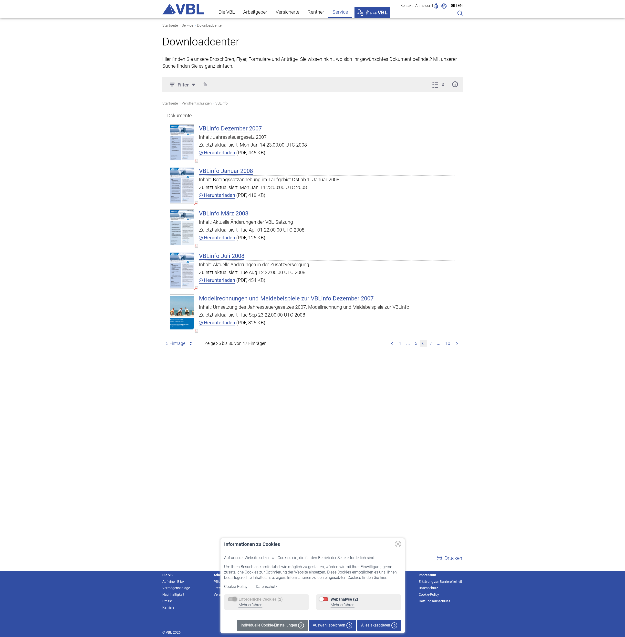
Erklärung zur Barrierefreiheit (440, 582)
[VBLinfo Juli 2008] (182, 270)
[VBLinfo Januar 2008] (182, 185)
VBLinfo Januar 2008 (226, 171)
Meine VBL (372, 12)
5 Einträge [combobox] (175, 343)
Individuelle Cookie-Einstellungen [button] (269, 625)
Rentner (316, 12)
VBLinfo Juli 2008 (221, 256)
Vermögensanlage (176, 588)
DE (453, 5)
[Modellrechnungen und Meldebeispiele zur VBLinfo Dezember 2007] (182, 312)
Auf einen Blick (173, 582)
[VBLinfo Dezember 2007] (182, 142)
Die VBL (227, 12)
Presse (167, 601)
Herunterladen (219, 153)
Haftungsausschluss (434, 601)
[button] (205, 84)
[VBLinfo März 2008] (182, 227)
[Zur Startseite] (183, 9)
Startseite (170, 25)
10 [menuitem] (447, 343)
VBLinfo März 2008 (223, 213)
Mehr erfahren (250, 605)
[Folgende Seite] (457, 343)
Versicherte (287, 12)
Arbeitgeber (255, 12)
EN (460, 5)
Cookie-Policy (236, 586)
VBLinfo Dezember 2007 (230, 128)
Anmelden (423, 5)
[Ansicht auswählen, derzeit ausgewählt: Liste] (440, 84)
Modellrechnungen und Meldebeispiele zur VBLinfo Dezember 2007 (286, 298)
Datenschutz (266, 586)
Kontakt (406, 5)
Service (340, 12)
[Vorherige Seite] (392, 343)
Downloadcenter (210, 25)
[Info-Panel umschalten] (455, 84)
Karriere (168, 607)
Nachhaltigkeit (173, 594)
